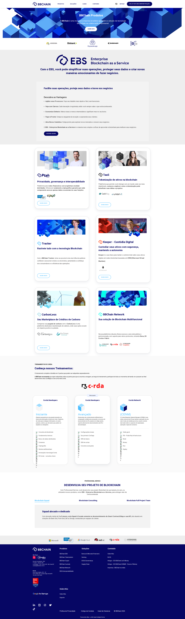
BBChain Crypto (64, 560)
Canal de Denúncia (104, 611)
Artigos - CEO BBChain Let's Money (118, 560)
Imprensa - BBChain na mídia (116, 567)
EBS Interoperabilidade (67, 571)
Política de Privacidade (67, 611)
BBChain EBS (64, 554)
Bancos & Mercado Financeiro (91, 554)
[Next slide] (136, 44)
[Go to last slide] (48, 44)
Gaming (84, 557)
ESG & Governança (87, 560)
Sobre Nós (111, 554)
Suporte (62, 597)
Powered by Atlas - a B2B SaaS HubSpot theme (92, 617)
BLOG (109, 557)
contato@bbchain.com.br (39, 565)
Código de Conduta (87, 611)
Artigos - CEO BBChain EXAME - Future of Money (122, 564)
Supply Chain (86, 564)
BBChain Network (65, 567)
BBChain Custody (65, 564)
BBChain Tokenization (66, 557)
